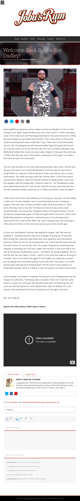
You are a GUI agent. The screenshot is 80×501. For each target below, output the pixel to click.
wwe (58, 402)
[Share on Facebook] (6, 123)
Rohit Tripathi (34, 498)
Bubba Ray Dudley (40, 402)
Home (17, 39)
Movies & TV (60, 39)
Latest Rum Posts (51, 402)
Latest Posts (29, 374)
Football (50, 39)
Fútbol (32, 39)
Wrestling (41, 39)
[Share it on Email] (22, 123)
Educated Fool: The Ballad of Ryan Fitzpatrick (32, 479)
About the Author (13, 374)
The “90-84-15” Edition (26, 475)
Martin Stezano (29, 59)
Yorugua (9, 466)
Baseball (24, 39)
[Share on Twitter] (12, 123)
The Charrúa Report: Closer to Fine (25, 470)
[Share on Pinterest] (17, 123)
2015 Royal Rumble (28, 402)
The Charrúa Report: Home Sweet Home (27, 466)
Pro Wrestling (13, 402)
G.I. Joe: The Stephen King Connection (29, 462)
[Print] (28, 123)
